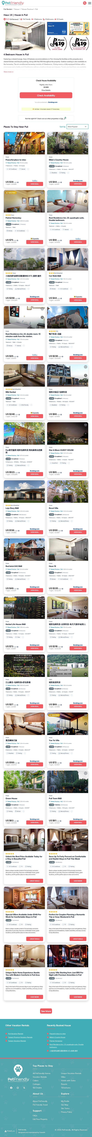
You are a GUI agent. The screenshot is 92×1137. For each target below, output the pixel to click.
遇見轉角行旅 (11, 740)
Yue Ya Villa (54, 740)
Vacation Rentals (40, 1076)
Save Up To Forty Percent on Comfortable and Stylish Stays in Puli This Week (67, 857)
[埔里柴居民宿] (67, 665)
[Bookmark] (11, 24)
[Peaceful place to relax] (24, 143)
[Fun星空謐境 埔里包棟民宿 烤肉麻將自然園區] (24, 433)
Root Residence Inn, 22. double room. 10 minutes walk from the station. (23, 335)
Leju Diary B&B (12, 508)
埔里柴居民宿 (54, 682)
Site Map (64, 1104)
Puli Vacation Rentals (15, 1033)
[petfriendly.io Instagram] (18, 1088)
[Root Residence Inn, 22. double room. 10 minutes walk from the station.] (24, 317)
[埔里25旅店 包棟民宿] (67, 375)
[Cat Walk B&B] (67, 259)
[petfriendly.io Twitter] (24, 1088)
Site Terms (65, 1108)
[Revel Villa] (67, 491)
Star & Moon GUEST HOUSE (61, 450)
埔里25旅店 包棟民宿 (58, 392)
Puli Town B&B (55, 798)
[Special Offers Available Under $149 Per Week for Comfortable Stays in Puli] (24, 898)
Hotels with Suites (68, 1080)
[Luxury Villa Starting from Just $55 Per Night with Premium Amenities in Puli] (67, 956)
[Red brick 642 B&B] (24, 549)
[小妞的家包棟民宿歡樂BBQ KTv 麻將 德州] (24, 259)
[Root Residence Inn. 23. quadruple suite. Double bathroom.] (67, 201)
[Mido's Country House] (67, 143)
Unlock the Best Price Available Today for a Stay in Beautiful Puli (24, 857)
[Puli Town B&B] (67, 782)
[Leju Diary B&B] (24, 491)
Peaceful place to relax (16, 160)
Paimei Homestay (13, 218)
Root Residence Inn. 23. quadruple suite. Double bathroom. (66, 219)
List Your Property (40, 1119)
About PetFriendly (40, 1101)
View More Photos (12, 47)
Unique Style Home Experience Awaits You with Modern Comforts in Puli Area (23, 973)
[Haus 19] (67, 549)
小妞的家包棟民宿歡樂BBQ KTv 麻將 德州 (23, 276)
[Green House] (24, 782)
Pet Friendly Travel (40, 1104)
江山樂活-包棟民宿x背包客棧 (18, 682)
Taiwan (16, 9)
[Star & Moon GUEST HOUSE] (67, 433)
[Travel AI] (9, 1131)
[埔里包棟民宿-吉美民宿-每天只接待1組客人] (67, 607)
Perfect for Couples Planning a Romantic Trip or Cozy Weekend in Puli (67, 915)
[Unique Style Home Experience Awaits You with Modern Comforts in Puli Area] (24, 956)
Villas (63, 1076)
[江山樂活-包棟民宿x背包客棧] (24, 665)
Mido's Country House (59, 160)
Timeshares (65, 1087)
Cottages (36, 1084)
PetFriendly (66, 1129)
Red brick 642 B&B (14, 566)
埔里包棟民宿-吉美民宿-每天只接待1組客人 (67, 624)
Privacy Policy (66, 1111)
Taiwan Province (27, 9)
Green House (11, 798)
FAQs (35, 1115)
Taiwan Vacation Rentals (17, 1041)
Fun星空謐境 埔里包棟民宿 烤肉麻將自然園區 (24, 451)
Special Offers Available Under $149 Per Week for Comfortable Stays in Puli (23, 915)
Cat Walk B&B (55, 276)
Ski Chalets (37, 1087)
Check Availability (46, 95)
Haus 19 (52, 566)
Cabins (35, 1080)
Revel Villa (53, 508)
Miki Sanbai (11, 392)
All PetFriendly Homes (41, 1073)
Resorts (64, 1084)
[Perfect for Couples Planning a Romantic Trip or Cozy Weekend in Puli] (67, 898)
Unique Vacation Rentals (71, 1073)
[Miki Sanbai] (24, 375)
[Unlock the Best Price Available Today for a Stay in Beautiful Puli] (24, 840)
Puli (36, 9)
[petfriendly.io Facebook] (11, 1088)
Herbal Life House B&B (16, 624)
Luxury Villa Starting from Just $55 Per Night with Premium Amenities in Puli (66, 973)
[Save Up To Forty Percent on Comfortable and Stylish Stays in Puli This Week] (67, 840)
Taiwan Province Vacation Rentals (20, 1037)
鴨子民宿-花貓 (55, 334)
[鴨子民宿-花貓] (67, 317)
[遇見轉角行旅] (24, 724)
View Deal (35, 184)
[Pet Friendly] (42, 151)
